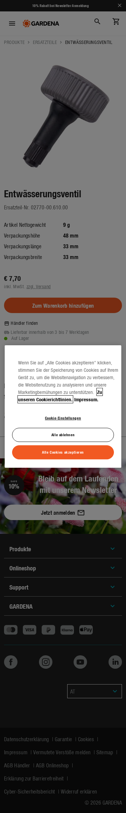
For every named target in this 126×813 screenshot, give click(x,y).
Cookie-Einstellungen (63, 417)
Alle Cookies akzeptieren (63, 452)
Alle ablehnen (63, 435)
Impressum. (86, 399)
